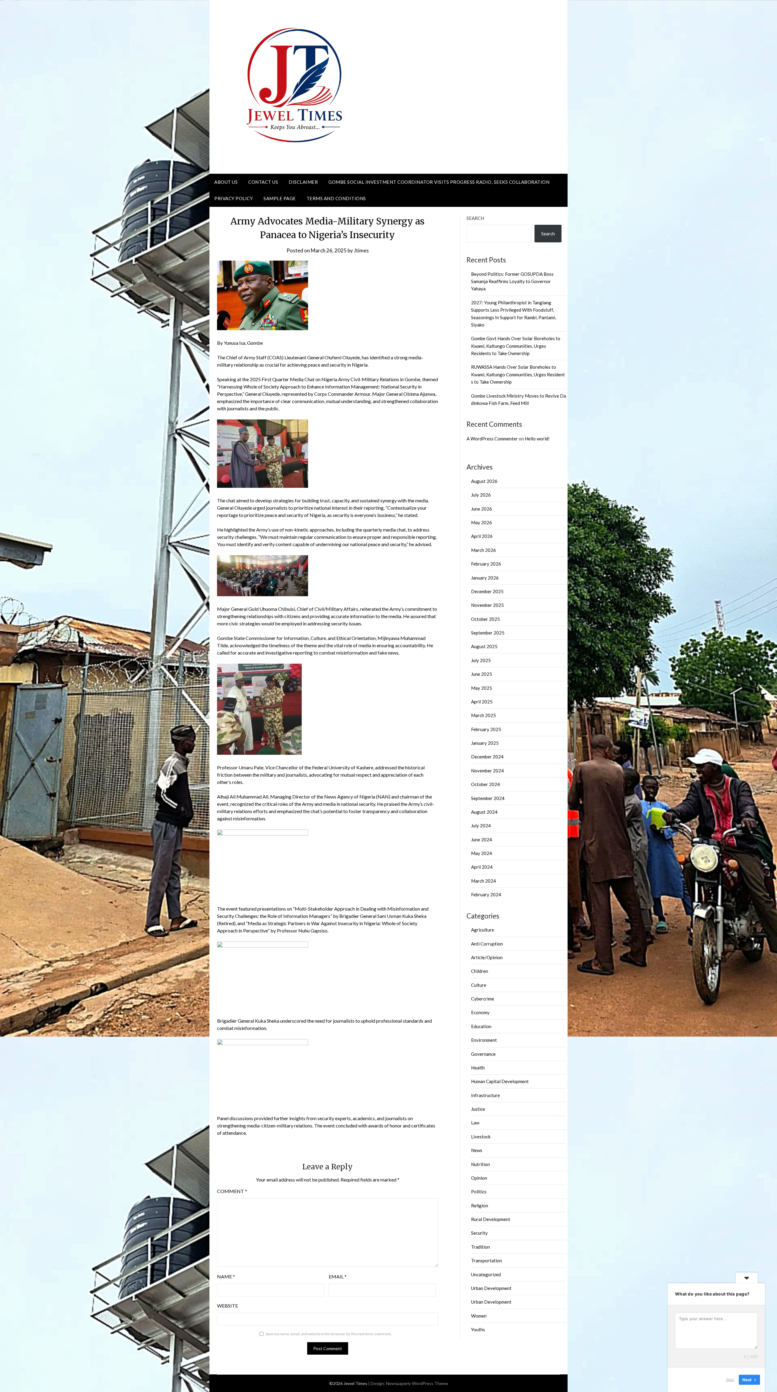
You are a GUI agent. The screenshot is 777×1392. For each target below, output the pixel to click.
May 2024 (481, 853)
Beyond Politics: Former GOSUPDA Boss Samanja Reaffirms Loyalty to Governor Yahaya (512, 281)
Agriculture (482, 929)
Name (226, 1276)
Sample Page (279, 198)
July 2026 (481, 495)
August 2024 (484, 812)
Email (338, 1276)
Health (478, 1067)
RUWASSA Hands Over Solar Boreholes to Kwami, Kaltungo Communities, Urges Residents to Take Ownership (518, 374)
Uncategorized (486, 1274)
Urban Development (491, 1288)
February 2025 (486, 729)
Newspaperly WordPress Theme (417, 1383)
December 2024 (487, 756)
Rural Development (490, 1219)
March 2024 (483, 881)
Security (479, 1233)
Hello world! (537, 438)
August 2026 (484, 481)
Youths (478, 1329)
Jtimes (361, 250)
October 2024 (485, 784)
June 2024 (481, 839)
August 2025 (484, 646)
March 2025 (483, 715)
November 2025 (487, 605)
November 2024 (487, 770)
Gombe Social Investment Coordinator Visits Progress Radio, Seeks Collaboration (438, 182)
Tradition (480, 1247)
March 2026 (483, 550)
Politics (479, 1191)
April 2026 (482, 536)
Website (227, 1305)
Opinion (479, 1178)
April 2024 (482, 867)
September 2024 (487, 798)
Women (479, 1315)
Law (475, 1122)
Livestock (480, 1136)
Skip (730, 1379)
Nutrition (480, 1164)
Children (479, 971)
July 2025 (481, 660)
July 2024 (481, 825)
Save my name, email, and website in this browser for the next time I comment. (329, 1334)
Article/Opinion (487, 957)
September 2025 (487, 632)
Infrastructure (485, 1095)
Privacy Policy (233, 198)
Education (481, 1026)
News (476, 1150)
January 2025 (485, 743)
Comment (232, 1191)
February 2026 (486, 563)
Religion (479, 1205)
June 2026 (481, 508)
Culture (478, 985)
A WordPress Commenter (492, 438)
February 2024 (486, 894)
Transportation (486, 1260)
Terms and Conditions (336, 198)
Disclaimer (303, 182)
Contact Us (263, 182)
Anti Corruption (487, 943)
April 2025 (482, 701)
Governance (483, 1054)
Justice (478, 1109)
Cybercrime (482, 998)
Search (475, 218)
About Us (226, 182)
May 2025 (481, 688)
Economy (480, 1012)
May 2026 (481, 522)
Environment (484, 1040)
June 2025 (481, 674)
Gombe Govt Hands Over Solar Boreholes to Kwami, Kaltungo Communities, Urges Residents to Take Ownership (515, 346)
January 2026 (485, 577)
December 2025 (487, 591)
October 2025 (485, 619)
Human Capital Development (500, 1081)
